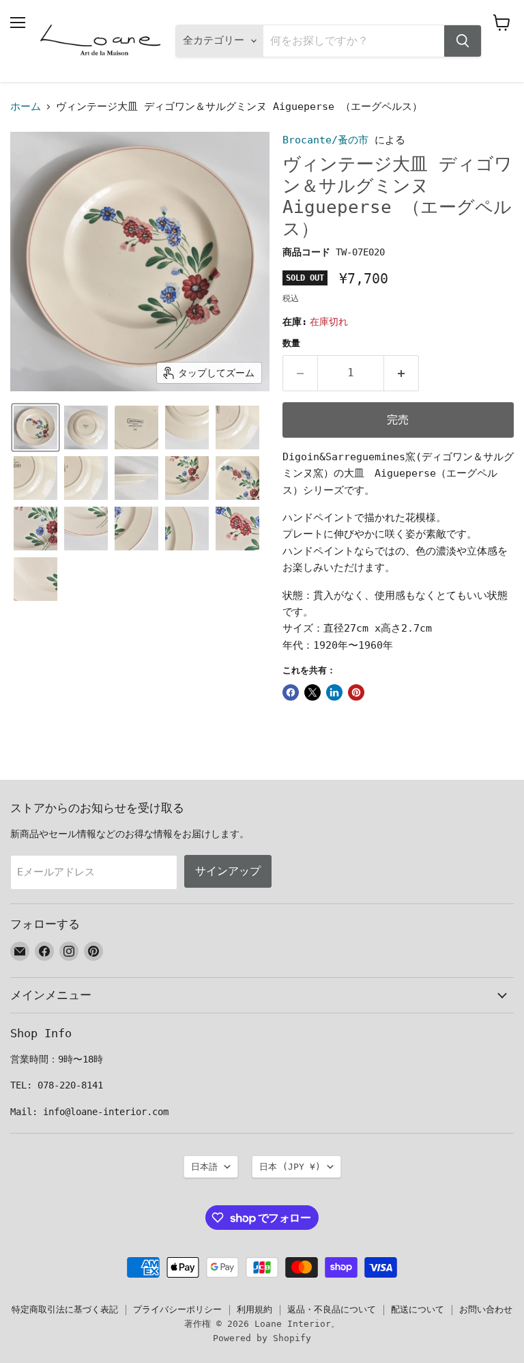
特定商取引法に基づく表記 (65, 1309)
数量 (291, 343)
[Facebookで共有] (290, 692)
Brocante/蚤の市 (325, 140)
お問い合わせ (485, 1309)
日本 (290, 1167)
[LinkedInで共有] (334, 692)
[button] (35, 427)
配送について (417, 1309)
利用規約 (254, 1309)
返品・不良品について (331, 1309)
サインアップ (228, 871)
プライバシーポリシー (177, 1309)
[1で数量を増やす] (401, 373)
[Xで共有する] (312, 692)
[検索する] (462, 41)
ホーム (25, 107)
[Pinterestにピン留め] (356, 692)
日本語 (204, 1167)
